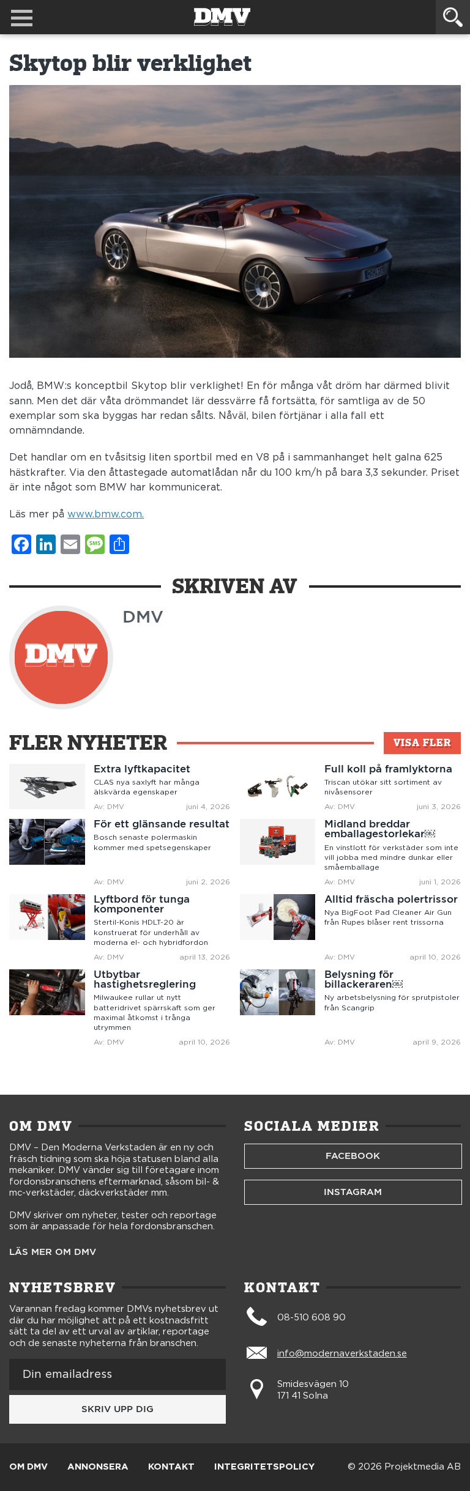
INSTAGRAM (353, 1191)
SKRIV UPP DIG (117, 1409)
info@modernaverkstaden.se (342, 1353)
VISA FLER (422, 743)
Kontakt (171, 1467)
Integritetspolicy (264, 1467)
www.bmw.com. (105, 514)
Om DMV (28, 1467)
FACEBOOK (353, 1155)
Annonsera (98, 1467)
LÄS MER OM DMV (52, 1252)
